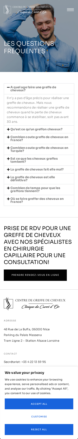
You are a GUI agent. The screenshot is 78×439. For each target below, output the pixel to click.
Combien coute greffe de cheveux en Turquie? (39, 149)
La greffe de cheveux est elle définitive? (32, 178)
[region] (39, 402)
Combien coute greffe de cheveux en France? (39, 138)
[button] (39, 89)
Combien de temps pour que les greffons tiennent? (35, 189)
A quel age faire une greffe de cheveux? (33, 88)
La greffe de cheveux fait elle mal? (37, 169)
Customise (39, 416)
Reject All (39, 429)
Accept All (39, 403)
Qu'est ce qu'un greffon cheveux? (36, 129)
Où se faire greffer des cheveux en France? (37, 200)
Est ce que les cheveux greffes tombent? (34, 160)
